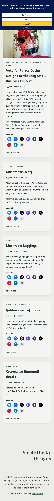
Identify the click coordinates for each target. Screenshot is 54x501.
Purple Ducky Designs (28, 128)
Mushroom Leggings (21, 245)
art (7, 63)
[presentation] (27, 42)
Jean (10, 87)
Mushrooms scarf (19, 172)
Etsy (12, 63)
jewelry (19, 63)
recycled (41, 63)
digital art (10, 166)
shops (8, 65)
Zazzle (20, 166)
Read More (12, 153)
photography (12, 305)
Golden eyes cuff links (23, 310)
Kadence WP (37, 493)
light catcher (30, 63)
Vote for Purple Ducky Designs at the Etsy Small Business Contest (26, 75)
